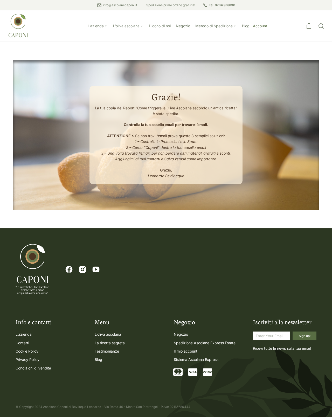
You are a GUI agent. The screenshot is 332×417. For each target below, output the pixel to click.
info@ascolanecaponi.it (120, 5)
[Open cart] (309, 26)
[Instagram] (82, 269)
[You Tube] (96, 269)
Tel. (222, 5)
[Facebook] (69, 269)
